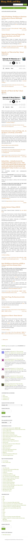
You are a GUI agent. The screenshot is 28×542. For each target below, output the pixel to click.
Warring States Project (7, 520)
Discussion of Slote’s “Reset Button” (12, 316)
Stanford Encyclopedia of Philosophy (10, 453)
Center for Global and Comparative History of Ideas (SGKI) (14, 505)
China (13, 332)
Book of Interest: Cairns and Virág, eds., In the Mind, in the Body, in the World (14, 132)
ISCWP (4, 512)
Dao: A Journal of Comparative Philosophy (11, 476)
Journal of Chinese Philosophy (8, 483)
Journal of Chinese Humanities (9, 482)
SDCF (4, 515)
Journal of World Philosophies (8, 488)
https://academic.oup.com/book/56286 (10, 145)
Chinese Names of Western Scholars (10, 435)
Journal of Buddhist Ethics (8, 480)
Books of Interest (15, 155)
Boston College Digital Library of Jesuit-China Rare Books (14, 429)
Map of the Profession (7, 446)
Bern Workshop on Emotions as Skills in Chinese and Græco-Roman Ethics (13, 264)
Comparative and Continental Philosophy (11, 469)
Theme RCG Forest (19, 539)
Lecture (18, 201)
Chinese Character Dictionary (8, 432)
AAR (3, 496)
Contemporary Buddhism (8, 473)
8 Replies (24, 126)
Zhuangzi (22, 201)
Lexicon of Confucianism (7, 445)
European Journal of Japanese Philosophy (11, 478)
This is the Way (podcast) (9, 86)
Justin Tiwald (8, 125)
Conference (4, 29)
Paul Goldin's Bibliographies (8, 450)
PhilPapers (5, 452)
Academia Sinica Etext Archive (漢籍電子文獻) (11, 428)
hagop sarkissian (9, 201)
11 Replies (24, 335)
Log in (4, 395)
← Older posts (5, 339)
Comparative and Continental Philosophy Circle (12, 508)
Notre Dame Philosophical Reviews (9, 449)
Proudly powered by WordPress (10, 539)
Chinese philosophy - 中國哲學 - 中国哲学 (19, 28)
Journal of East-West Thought (8, 486)
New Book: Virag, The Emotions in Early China (13, 298)
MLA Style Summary (7, 534)
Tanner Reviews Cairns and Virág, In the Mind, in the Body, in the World (13, 35)
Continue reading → (10, 122)
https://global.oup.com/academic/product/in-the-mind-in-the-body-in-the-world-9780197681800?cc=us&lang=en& (14, 151)
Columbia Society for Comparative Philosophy (12, 506)
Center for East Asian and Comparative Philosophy (13, 503)
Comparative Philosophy (7, 470)
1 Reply (25, 47)
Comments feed (6, 398)
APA (3, 500)
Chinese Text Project (7, 438)
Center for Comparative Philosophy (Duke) (11, 502)
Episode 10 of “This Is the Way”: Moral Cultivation (13, 53)
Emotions (8, 29)
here (16, 24)
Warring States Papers (7, 490)
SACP (4, 513)
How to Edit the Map (7, 462)
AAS (3, 498)
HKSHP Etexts (5, 442)
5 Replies (24, 86)
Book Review (14, 46)
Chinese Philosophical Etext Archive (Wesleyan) (12, 436)
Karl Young (7, 383)
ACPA (4, 499)
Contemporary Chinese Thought (9, 475)
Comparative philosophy (10, 47)
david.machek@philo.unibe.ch (15, 288)
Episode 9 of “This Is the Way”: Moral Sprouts (12, 91)
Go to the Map (5, 460)
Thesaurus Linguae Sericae (8, 455)
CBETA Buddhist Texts (7, 430)
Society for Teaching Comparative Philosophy (11, 516)
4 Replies (24, 202)
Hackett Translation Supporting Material (10, 440)
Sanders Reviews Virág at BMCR (11, 207)
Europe (15, 292)
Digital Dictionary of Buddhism (9, 439)
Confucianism (14, 125)
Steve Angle (8, 28)
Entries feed (5, 396)
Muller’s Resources (6, 448)
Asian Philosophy (6, 468)
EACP (4, 509)
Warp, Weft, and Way (10, 1)
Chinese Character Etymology (8, 433)
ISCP (3, 510)
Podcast (3, 86)
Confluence (5, 472)
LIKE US (3, 345)
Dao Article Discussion (17, 333)
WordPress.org (6, 399)
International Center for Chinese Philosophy (11, 443)
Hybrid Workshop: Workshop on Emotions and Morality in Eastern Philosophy (14, 17)
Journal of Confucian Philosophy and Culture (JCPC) (13, 485)
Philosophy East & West (7, 489)
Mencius (22, 125)
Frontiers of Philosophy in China (9, 479)
